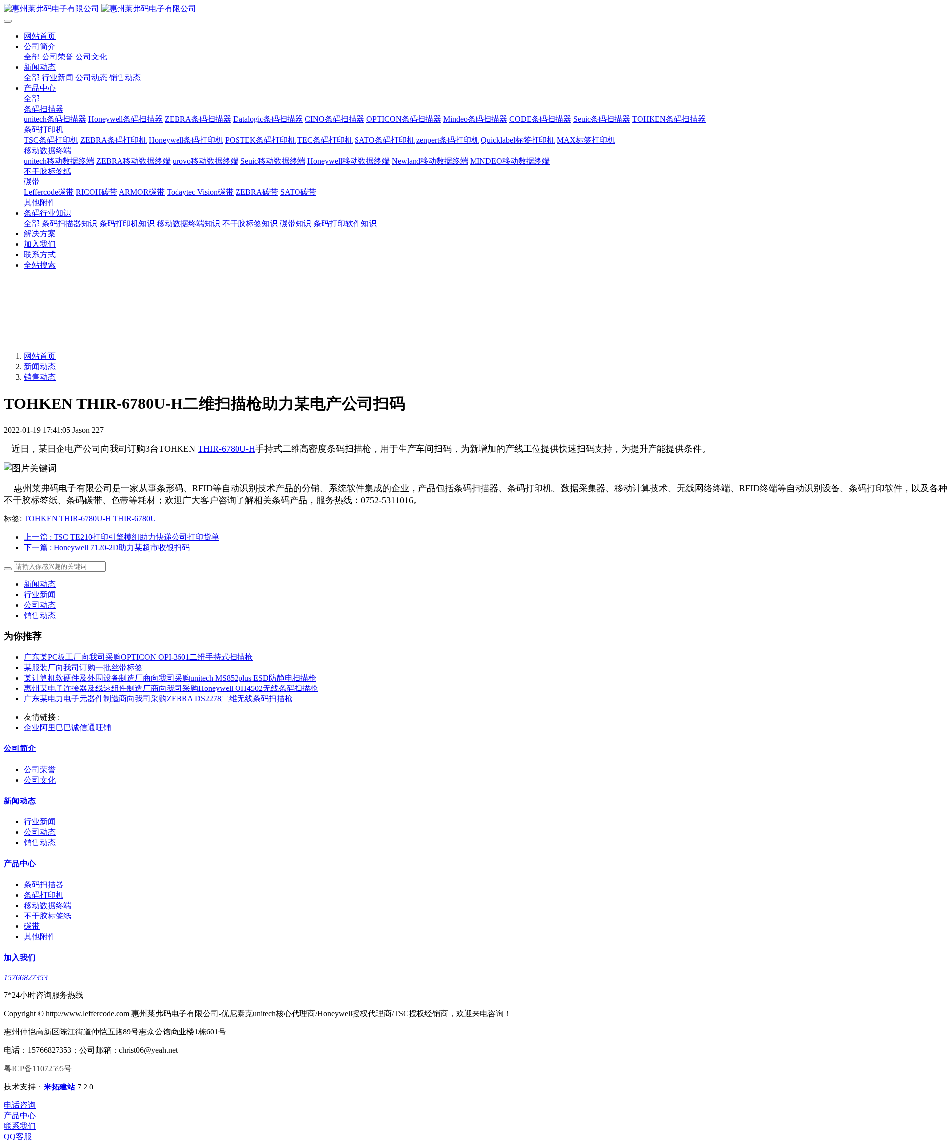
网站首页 (40, 36)
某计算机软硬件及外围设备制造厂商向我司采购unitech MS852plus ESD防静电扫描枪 (170, 678)
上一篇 (121, 537)
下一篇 (107, 547)
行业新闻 (40, 594)
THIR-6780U (134, 519)
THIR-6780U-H (226, 449)
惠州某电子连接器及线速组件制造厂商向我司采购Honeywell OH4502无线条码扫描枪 (171, 688)
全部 (32, 57)
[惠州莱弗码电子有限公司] (476, 9)
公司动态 (40, 605)
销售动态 (40, 377)
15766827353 (26, 978)
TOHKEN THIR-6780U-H (67, 519)
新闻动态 (40, 366)
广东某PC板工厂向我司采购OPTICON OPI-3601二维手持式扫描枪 (138, 657)
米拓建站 (60, 1087)
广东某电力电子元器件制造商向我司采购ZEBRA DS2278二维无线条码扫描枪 (158, 698)
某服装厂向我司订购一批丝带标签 (83, 667)
